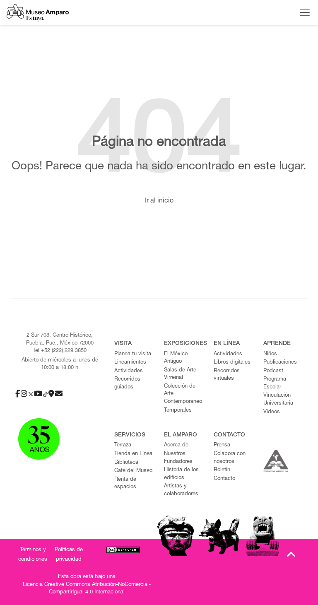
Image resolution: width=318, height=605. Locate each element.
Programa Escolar (274, 383)
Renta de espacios (125, 483)
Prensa (222, 445)
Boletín (222, 470)
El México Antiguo (176, 358)
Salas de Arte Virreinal (180, 374)
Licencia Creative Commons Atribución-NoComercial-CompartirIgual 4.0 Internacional (87, 588)
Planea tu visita (132, 354)
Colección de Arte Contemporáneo (183, 394)
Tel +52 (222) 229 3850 (60, 351)
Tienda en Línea (133, 454)
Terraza (122, 445)
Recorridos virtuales (227, 375)
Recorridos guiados (127, 383)
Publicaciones (280, 362)
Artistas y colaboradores (181, 490)
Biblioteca (126, 462)
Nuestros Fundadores (178, 458)
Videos (271, 412)
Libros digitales (232, 362)
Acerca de (176, 445)
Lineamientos (130, 362)
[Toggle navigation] (303, 12)
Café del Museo (133, 471)
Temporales (178, 410)
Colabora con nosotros (230, 458)
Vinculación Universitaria (278, 399)
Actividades (128, 371)
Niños (270, 354)
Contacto (224, 479)
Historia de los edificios (181, 474)
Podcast (273, 371)
